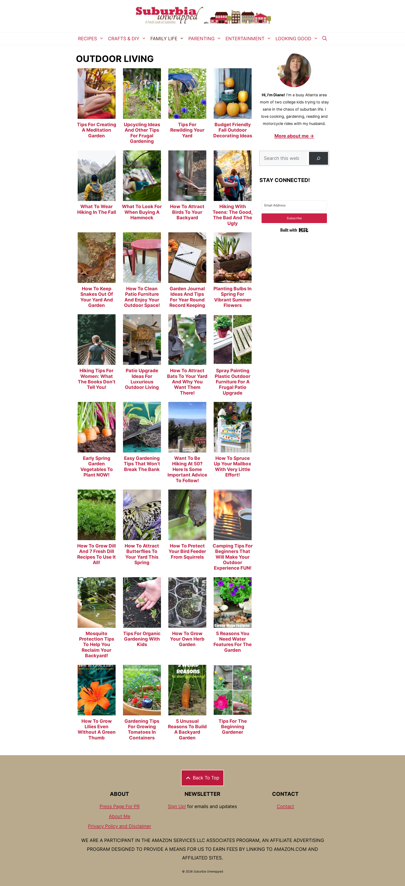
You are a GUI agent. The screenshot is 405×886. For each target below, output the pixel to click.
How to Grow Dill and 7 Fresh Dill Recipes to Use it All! (96, 554)
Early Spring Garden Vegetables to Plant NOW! (96, 466)
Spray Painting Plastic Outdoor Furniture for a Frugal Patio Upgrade (232, 382)
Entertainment (245, 38)
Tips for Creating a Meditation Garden (96, 130)
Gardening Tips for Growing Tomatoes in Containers (141, 729)
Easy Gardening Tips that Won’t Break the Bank (142, 463)
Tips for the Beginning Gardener (233, 726)
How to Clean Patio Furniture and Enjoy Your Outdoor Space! (142, 297)
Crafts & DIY (123, 38)
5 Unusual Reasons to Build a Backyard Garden (187, 729)
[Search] (318, 158)
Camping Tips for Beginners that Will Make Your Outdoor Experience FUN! (233, 557)
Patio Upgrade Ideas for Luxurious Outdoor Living (142, 379)
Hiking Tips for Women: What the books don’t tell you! (96, 379)
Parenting (201, 38)
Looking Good (293, 38)
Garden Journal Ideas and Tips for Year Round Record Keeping (187, 297)
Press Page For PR (120, 806)
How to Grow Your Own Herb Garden (187, 639)
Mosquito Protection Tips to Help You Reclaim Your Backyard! (96, 644)
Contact (285, 806)
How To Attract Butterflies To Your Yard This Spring (142, 554)
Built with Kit (294, 230)
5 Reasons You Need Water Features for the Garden (232, 642)
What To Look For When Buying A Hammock (142, 212)
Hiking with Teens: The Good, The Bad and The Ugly (233, 215)
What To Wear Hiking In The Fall (96, 209)
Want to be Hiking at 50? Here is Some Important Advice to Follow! (187, 469)
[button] (324, 38)
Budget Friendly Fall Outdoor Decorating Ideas (232, 130)
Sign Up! (177, 806)
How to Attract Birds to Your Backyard (187, 212)
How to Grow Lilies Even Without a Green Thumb (97, 729)
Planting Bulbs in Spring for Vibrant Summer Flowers (232, 297)
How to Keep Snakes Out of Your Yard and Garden (96, 297)
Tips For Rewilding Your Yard (187, 130)
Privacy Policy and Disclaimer (119, 826)
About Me (119, 816)
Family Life (163, 38)
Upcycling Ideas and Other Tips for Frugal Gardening (142, 133)
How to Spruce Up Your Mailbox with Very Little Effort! (232, 466)
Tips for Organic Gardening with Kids (142, 639)
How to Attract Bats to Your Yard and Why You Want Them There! (187, 382)
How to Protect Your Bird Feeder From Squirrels (187, 551)
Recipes (87, 38)
